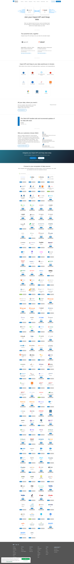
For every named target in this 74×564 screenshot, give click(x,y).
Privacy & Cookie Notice (9, 561)
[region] (16, 560)
